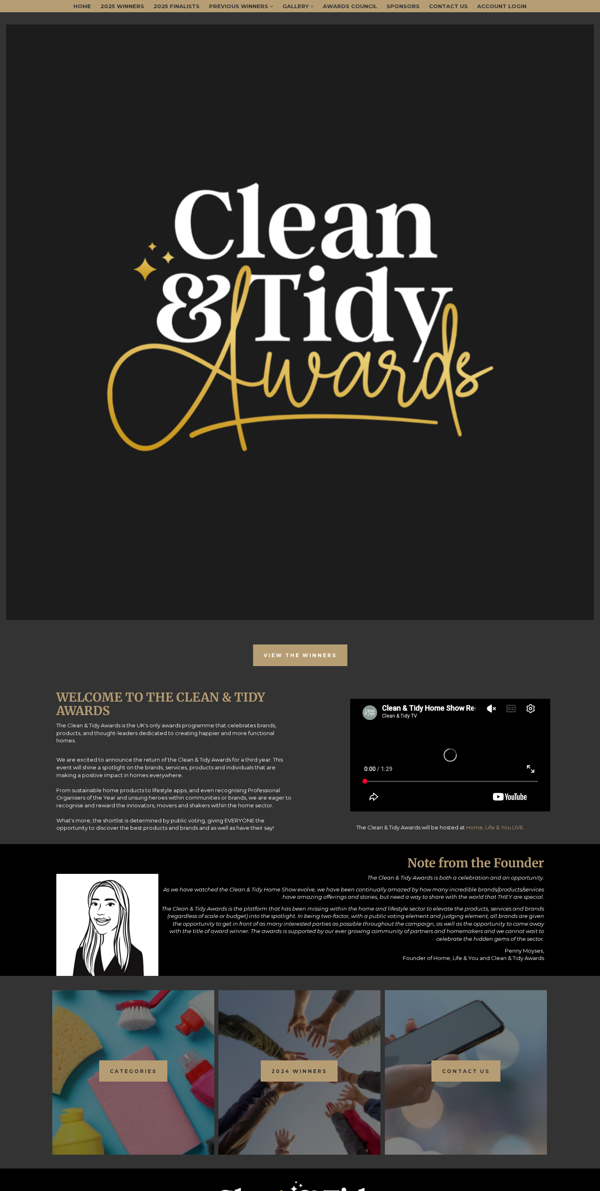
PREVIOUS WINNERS (239, 6)
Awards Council (350, 6)
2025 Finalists (176, 6)
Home (82, 6)
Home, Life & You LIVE (494, 827)
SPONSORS (403, 6)
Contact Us (448, 6)
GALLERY (296, 6)
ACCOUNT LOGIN (502, 6)
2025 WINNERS (122, 6)
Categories (133, 1071)
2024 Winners (299, 1071)
